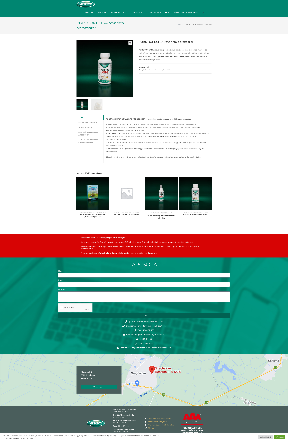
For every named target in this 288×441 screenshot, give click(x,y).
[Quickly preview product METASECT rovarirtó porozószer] (142, 180)
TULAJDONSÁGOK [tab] (85, 127)
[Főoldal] (179, 25)
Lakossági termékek (155, 70)
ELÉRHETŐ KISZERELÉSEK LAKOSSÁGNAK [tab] (88, 133)
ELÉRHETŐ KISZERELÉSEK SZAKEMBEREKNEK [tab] (88, 141)
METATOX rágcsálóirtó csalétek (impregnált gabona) (92, 215)
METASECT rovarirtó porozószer (127, 214)
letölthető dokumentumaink (182, 157)
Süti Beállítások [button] (265, 437)
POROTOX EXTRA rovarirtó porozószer (198, 25)
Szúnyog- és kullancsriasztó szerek (163, 213)
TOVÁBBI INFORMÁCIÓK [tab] (87, 122)
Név (60, 271)
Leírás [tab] (80, 118)
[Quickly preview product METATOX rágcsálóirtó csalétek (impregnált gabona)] (108, 180)
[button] (130, 43)
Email (60, 280)
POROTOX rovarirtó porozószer (195, 214)
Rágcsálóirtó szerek (99, 212)
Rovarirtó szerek (169, 70)
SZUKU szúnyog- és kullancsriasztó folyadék (161, 217)
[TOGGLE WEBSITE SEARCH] (210, 12)
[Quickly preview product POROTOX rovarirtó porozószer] (211, 180)
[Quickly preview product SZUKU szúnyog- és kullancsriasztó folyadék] (176, 180)
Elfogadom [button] (280, 437)
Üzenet (61, 289)
